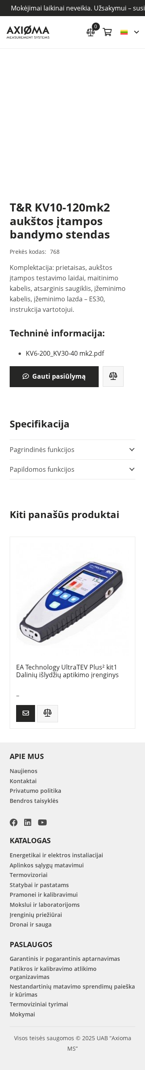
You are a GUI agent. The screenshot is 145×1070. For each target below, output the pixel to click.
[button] (129, 32)
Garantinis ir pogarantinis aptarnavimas (65, 958)
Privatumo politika (35, 790)
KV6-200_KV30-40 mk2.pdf (65, 353)
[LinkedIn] (27, 823)
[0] (91, 31)
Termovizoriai (29, 875)
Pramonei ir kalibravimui (44, 894)
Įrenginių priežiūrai (36, 915)
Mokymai (22, 1014)
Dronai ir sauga (31, 924)
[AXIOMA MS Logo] (28, 32)
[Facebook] (14, 823)
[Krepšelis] (107, 32)
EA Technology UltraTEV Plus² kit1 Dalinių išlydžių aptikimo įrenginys (67, 671)
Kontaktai (23, 781)
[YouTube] (42, 823)
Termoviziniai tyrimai (39, 1004)
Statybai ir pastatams (39, 885)
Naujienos (23, 771)
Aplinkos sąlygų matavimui (47, 865)
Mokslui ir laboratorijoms (45, 904)
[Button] (25, 713)
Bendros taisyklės (34, 801)
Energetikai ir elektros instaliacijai (56, 855)
